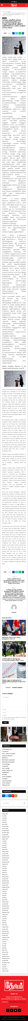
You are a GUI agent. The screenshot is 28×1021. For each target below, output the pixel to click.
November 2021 (5, 933)
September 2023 (5, 887)
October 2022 (5, 910)
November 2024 (5, 858)
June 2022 (4, 918)
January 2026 (5, 828)
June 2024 (4, 868)
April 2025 (4, 847)
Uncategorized (5, 751)
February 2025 (5, 851)
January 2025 (5, 853)
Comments (8, 687)
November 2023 (5, 883)
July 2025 (4, 841)
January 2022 (5, 929)
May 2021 (4, 946)
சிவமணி (4, 774)
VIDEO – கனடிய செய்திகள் (8, 753)
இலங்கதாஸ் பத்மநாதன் (8, 760)
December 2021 (5, 931)
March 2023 (4, 900)
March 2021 (4, 950)
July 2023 (4, 891)
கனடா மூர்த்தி (5, 768)
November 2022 (5, 908)
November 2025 (5, 832)
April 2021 (4, 948)
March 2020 (4, 969)
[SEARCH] (24, 803)
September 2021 (5, 937)
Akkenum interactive (21, 1019)
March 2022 (4, 925)
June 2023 (4, 893)
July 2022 (4, 916)
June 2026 (4, 818)
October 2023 (5, 885)
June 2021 (4, 944)
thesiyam (14, 612)
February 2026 (5, 826)
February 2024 (5, 876)
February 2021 (5, 952)
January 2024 (5, 879)
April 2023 (4, 897)
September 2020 (5, 962)
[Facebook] (7, 1010)
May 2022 (4, 920)
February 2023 (5, 902)
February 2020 (5, 971)
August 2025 (5, 839)
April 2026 (4, 822)
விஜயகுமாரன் (6, 785)
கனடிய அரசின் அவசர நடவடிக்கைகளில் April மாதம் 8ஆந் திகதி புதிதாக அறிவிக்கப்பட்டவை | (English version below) (14, 581)
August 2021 (4, 939)
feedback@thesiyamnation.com (17, 1002)
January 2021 (5, 954)
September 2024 (5, 862)
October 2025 (5, 835)
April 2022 (4, 923)
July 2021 (4, 941)
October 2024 (5, 860)
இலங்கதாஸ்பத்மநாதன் (8, 762)
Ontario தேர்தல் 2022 (7, 749)
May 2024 (4, 870)
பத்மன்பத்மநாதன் (6, 781)
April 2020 (4, 967)
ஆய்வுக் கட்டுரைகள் (7, 755)
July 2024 (4, 866)
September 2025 (5, 837)
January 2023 (5, 904)
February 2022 (5, 927)
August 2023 (5, 889)
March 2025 (4, 849)
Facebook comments (17, 687)
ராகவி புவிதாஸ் (6, 783)
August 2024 (5, 864)
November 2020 (5, 958)
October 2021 (5, 935)
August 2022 (5, 914)
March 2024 (4, 874)
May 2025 (4, 845)
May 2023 (4, 895)
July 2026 (4, 816)
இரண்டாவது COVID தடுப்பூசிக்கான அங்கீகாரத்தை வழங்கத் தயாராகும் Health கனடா (13, 681)
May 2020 (4, 964)
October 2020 (5, 960)
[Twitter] (11, 1010)
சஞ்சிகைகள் (5, 772)
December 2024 (5, 856)
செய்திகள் (4, 18)
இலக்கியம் (5, 758)
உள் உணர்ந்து (5, 764)
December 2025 (5, 830)
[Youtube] (15, 1010)
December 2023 (5, 881)
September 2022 (5, 912)
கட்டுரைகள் (5, 766)
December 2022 (5, 906)
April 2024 (4, 872)
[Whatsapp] (19, 1010)
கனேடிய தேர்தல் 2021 (7, 770)
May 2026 (4, 820)
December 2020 (5, 956)
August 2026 (5, 814)
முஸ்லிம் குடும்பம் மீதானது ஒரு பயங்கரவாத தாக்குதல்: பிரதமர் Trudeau (13, 659)
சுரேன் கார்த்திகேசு (6, 776)
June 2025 (4, 843)
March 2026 (4, 824)
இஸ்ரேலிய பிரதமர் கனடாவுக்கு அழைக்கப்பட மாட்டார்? (11, 638)
